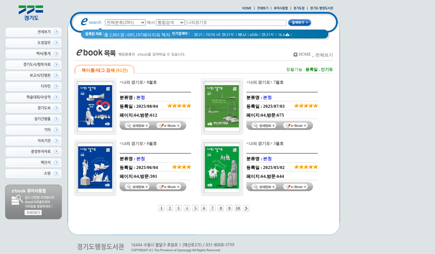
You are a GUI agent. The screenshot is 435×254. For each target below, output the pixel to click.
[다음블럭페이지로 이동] (246, 208)
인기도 (327, 69)
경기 (198, 34)
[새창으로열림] (299, 8)
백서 (242, 34)
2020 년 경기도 (220, 34)
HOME (305, 54)
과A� (284, 35)
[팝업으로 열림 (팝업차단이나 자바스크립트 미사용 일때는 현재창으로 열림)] (281, 8)
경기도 (268, 34)
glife (254, 34)
